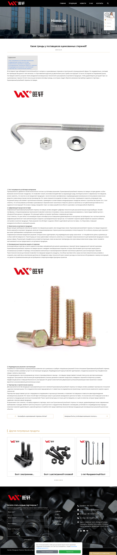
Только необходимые (47, 551)
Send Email (109, 19)
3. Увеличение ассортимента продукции (19, 63)
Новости (63, 26)
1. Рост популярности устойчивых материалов (21, 60)
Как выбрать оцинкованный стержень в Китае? (32, 416)
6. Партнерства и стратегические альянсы (19, 68)
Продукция (58, 518)
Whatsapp (109, 26)
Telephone (109, 23)
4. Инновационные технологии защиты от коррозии (22, 65)
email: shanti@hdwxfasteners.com (91, 510)
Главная (54, 26)
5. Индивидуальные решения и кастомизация (20, 67)
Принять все (69, 551)
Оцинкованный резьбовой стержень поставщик (68, 402)
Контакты (58, 524)
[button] (56, 480)
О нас (57, 514)
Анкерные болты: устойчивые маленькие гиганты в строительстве (80, 416)
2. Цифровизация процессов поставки (18, 62)
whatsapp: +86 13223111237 (89, 514)
